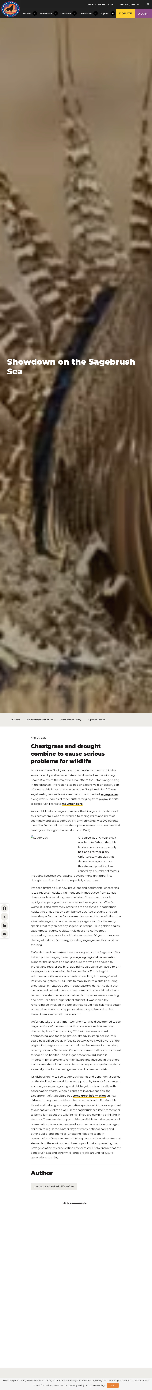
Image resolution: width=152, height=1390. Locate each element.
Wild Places (46, 13)
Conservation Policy (70, 719)
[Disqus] (76, 1247)
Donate (125, 13)
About (92, 4)
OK (112, 1385)
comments (78, 1203)
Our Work (66, 13)
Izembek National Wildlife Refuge (54, 1186)
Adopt (143, 13)
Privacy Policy (77, 1385)
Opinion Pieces (96, 719)
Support (104, 13)
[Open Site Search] (148, 4)
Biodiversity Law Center (40, 719)
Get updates (131, 4)
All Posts (15, 719)
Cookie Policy (98, 1385)
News (102, 4)
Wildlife (27, 13)
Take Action (85, 13)
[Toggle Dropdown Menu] (35, 13)
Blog (111, 4)
